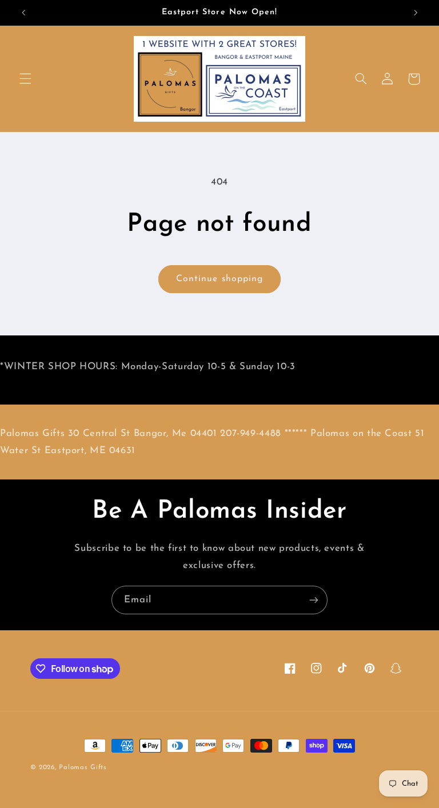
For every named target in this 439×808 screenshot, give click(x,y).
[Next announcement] (415, 12)
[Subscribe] (314, 600)
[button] (25, 79)
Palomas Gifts (83, 767)
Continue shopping (219, 278)
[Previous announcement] (23, 12)
